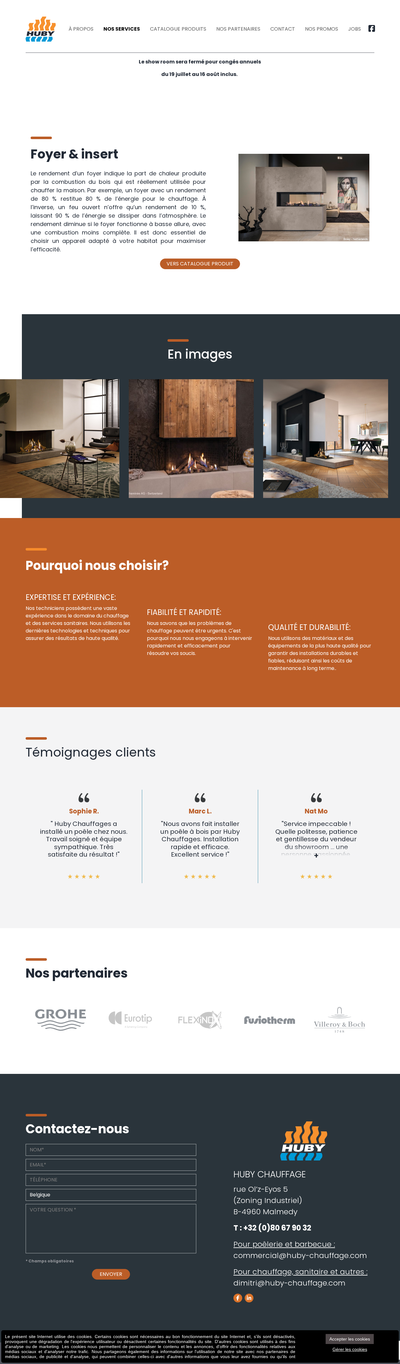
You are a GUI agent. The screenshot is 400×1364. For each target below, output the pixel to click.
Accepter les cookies (349, 1338)
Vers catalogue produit (200, 263)
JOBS (354, 29)
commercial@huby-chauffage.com (300, 1255)
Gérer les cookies (349, 1349)
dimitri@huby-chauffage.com (289, 1283)
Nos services (121, 29)
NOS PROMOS (321, 29)
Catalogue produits (178, 29)
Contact (282, 29)
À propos (80, 29)
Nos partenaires (238, 29)
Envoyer (111, 1274)
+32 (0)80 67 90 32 (277, 1228)
